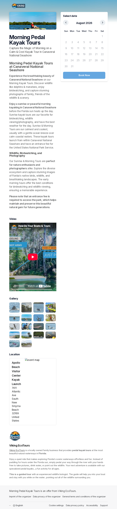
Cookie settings (56, 505)
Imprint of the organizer (20, 496)
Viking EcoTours (17, 450)
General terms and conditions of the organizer (84, 496)
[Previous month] (65, 22)
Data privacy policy (75, 505)
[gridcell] (66, 36)
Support (104, 505)
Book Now (84, 75)
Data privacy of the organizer (47, 496)
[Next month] (102, 22)
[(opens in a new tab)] (40, 360)
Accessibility (92, 505)
